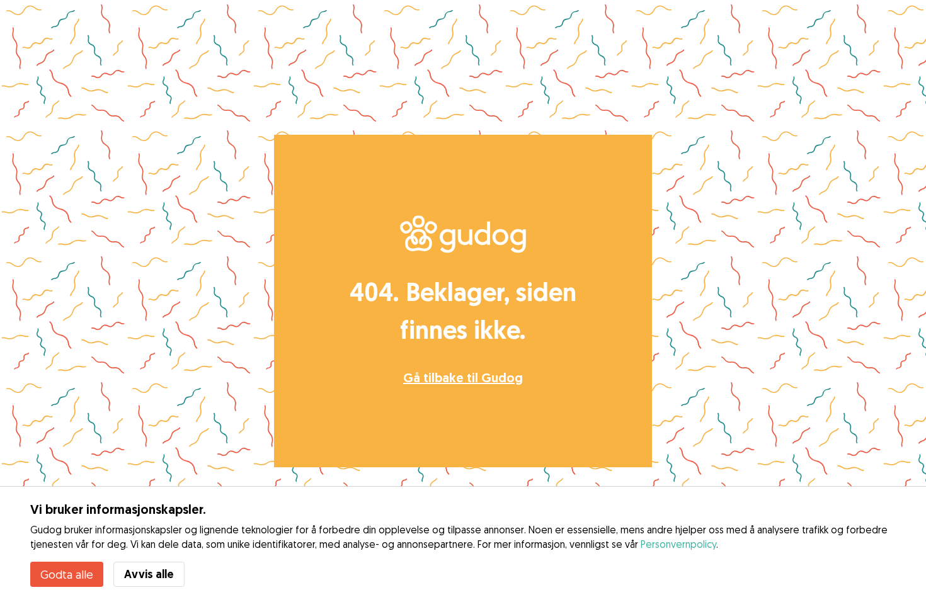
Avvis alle (149, 574)
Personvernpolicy (678, 544)
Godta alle (66, 574)
